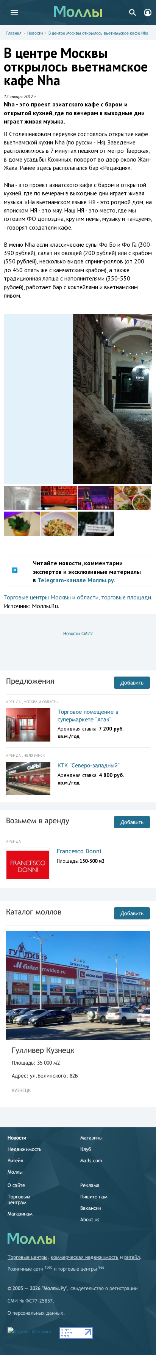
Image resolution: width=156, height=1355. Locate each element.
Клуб (85, 1149)
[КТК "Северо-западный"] (28, 778)
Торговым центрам (19, 1199)
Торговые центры (27, 1257)
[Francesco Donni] (27, 865)
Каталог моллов (33, 911)
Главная (14, 33)
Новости (35, 33)
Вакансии (90, 1208)
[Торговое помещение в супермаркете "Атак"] (28, 725)
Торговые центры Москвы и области (51, 597)
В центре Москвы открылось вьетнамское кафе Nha (98, 33)
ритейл (132, 1257)
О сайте (16, 1185)
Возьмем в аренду (37, 820)
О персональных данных (35, 1313)
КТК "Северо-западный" (89, 765)
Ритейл (15, 1160)
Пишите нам (94, 1197)
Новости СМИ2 (78, 633)
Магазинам (20, 1214)
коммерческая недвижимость (85, 1257)
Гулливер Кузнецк (43, 1050)
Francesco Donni (79, 851)
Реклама (90, 1185)
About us (89, 1219)
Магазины (91, 1138)
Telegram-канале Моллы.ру (75, 580)
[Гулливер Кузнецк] (78, 985)
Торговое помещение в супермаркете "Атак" (88, 715)
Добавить (132, 683)
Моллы (15, 1172)
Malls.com (91, 1160)
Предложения (30, 681)
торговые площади (126, 597)
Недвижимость (25, 1149)
